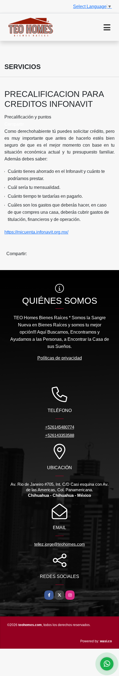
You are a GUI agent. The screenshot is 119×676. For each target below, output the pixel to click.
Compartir (14, 124)
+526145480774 (59, 427)
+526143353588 (59, 435)
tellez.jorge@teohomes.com (59, 544)
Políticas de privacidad (59, 358)
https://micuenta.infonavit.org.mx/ (36, 232)
